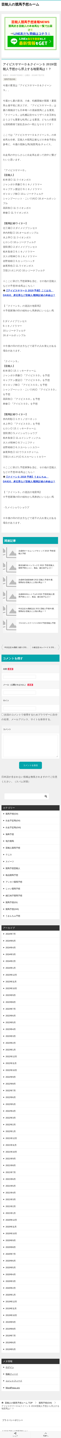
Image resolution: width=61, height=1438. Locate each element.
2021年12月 (11, 1138)
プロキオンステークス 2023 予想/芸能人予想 (37, 623)
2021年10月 (11, 1152)
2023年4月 (11, 1029)
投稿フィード (12, 1374)
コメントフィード (14, 1381)
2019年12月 (11, 1301)
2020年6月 (11, 1261)
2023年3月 (11, 1036)
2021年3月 (11, 1199)
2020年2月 (11, 1288)
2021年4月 (11, 1192)
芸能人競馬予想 (13, 848)
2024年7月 (11, 934)
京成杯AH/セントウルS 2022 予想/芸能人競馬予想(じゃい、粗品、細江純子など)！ (36, 595)
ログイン (10, 1367)
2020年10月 (11, 1233)
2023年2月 (11, 1043)
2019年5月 (11, 1349)
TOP (19, 1403)
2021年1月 (11, 1213)
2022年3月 (11, 1118)
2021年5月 (11, 1186)
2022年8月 (11, 1084)
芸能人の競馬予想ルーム (20, 4)
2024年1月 (11, 968)
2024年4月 (11, 947)
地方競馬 (10, 841)
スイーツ (10, 861)
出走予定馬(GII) (13, 820)
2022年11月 (11, 1063)
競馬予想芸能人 (13, 868)
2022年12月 (11, 1056)
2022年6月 (11, 1097)
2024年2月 (11, 961)
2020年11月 (11, 1226)
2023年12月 (11, 975)
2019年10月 (11, 1315)
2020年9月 (11, 1240)
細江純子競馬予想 (14, 895)
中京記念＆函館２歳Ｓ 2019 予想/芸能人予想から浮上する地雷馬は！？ (17, 647)
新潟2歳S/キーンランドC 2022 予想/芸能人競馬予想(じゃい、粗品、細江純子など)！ (36, 566)
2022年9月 (11, 1077)
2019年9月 (11, 1322)
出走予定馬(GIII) (13, 827)
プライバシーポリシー (12, 1420)
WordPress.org (13, 1388)
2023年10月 (11, 988)
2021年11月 (11, 1145)
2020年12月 (11, 1220)
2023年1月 (11, 1050)
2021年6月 (11, 1179)
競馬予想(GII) (12, 814)
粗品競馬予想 (12, 875)
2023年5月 (11, 1022)
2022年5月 (11, 1104)
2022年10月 (11, 1070)
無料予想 (10, 834)
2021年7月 (11, 1172)
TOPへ (45, 1436)
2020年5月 (11, 1267)
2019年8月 (11, 1329)
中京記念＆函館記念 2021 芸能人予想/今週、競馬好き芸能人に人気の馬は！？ (37, 610)
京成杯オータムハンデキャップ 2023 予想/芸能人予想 (37, 552)
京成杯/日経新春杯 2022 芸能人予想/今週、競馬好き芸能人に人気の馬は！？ (36, 581)
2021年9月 (11, 1158)
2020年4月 (11, 1274)
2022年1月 (11, 1131)
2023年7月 (11, 1009)
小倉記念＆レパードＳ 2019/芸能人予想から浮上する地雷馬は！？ (46, 647)
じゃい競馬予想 (13, 888)
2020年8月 (11, 1247)
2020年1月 (11, 1295)
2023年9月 (11, 995)
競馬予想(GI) (12, 902)
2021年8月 (11, 1165)
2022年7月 (11, 1090)
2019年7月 (11, 1335)
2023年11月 (11, 981)
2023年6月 (11, 1015)
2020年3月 (11, 1281)
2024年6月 (11, 941)
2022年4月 (11, 1111)
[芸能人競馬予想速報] (30, 45)
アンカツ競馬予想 (14, 882)
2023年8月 (11, 1002)
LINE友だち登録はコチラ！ (32, 33)
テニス (9, 854)
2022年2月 (11, 1124)
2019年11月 (11, 1308)
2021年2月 (11, 1206)
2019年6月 (11, 1342)
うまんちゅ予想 (13, 916)
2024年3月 (11, 954)
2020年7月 (11, 1254)
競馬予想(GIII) (9, 79)
